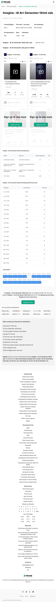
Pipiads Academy (28, 501)
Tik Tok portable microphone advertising (14, 331)
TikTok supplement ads (9, 347)
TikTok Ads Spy (28, 430)
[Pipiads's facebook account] (23, 592)
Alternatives (28, 445)
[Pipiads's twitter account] (26, 592)
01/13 (28, 519)
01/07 (33, 521)
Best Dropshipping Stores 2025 (28, 455)
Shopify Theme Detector (28, 384)
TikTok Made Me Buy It (28, 467)
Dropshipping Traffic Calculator (28, 389)
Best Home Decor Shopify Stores (28, 482)
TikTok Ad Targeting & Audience (28, 382)
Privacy (21, 596)
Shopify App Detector (28, 387)
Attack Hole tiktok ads (38, 314)
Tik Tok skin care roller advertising (13, 337)
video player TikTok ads (10, 326)
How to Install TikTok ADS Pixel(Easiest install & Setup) (28, 557)
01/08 (28, 521)
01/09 (22, 521)
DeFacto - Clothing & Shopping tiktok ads (17, 314)
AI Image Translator (28, 450)
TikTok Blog (28, 491)
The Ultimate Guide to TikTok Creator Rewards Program (28, 537)
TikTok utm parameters (28, 379)
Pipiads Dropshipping (28, 460)
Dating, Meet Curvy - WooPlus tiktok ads (7, 311)
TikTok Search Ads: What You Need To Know (28, 529)
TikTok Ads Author (28, 499)
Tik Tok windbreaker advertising (12, 328)
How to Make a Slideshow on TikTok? (28, 554)
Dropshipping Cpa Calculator (28, 392)
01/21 (22, 519)
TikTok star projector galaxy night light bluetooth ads (18, 345)
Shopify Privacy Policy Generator (28, 402)
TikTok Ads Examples (28, 489)
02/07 (22, 516)
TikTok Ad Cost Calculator (28, 394)
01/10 (33, 519)
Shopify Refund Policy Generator (28, 404)
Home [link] (3, 6)
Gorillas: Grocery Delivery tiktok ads (49, 314)
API (28, 570)
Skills (28, 435)
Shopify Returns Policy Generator (28, 411)
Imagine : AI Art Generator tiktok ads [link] (28, 6)
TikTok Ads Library (28, 438)
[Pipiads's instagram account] (33, 592)
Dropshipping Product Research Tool (28, 458)
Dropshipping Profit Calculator (28, 397)
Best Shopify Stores (28, 469)
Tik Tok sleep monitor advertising (12, 339)
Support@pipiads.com (28, 565)
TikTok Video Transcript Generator (28, 443)
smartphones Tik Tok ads (10, 342)
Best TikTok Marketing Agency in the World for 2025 (28, 546)
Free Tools (28, 416)
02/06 (28, 516)
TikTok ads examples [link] (12, 6)
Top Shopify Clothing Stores (28, 477)
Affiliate (28, 421)
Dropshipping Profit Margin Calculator (28, 399)
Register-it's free (15, 125)
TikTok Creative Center (28, 440)
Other (37, 511)
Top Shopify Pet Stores (28, 472)
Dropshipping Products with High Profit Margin (28, 463)
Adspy (28, 428)
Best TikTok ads (28, 496)
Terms (26, 596)
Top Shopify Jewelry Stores (28, 474)
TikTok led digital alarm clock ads (12, 350)
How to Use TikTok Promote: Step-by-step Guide (28, 542)
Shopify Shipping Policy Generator (28, 413)
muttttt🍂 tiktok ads (17, 311)
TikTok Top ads (28, 494)
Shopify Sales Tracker (28, 377)
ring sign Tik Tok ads (9, 334)
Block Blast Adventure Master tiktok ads (49, 311)
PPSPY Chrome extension (28, 418)
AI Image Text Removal (28, 453)
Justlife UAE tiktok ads (7, 314)
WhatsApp (28, 567)
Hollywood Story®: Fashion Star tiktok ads (28, 311)
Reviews (28, 448)
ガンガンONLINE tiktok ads (38, 311)
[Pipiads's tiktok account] (30, 592)
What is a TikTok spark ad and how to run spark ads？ (28, 550)
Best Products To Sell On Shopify (28, 479)
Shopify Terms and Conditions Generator (28, 407)
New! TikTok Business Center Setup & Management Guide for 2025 (28, 533)
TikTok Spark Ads (28, 433)
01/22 (33, 516)
